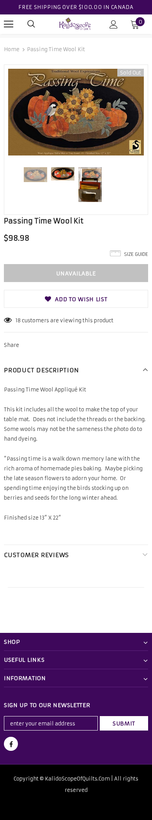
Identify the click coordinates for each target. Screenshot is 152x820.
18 (18, 320)
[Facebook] (11, 744)
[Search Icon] (31, 24)
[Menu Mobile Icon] (8, 24)
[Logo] (75, 24)
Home (11, 49)
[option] (76, 112)
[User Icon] (114, 24)
